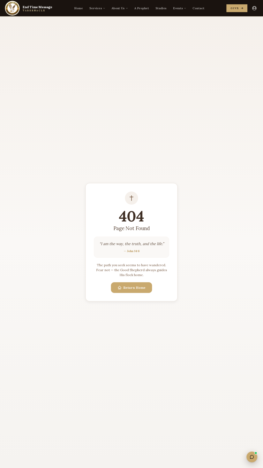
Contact (198, 8)
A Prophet (141, 8)
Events (178, 8)
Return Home (134, 288)
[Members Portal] (254, 8)
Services (95, 8)
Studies (161, 8)
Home (78, 8)
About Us (118, 8)
